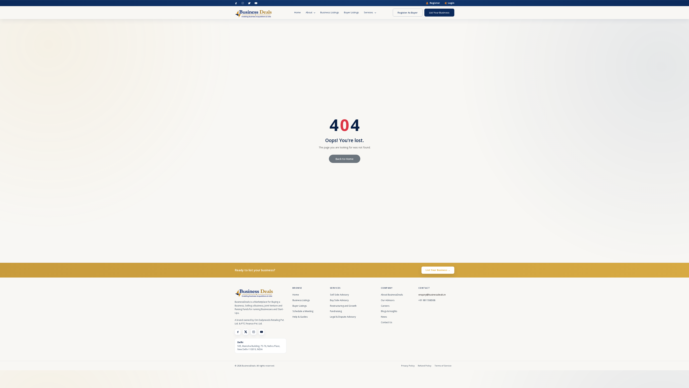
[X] (246, 332)
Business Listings (329, 12)
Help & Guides (300, 316)
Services (369, 12)
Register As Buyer (408, 12)
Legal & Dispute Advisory (343, 316)
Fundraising (336, 311)
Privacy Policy (408, 365)
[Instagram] (242, 3)
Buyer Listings (351, 12)
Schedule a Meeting (302, 311)
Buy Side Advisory (339, 300)
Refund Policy (424, 365)
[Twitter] (249, 3)
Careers (385, 305)
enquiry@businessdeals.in (432, 294)
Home (297, 12)
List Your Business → (438, 270)
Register (435, 3)
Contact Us (386, 322)
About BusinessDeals (392, 294)
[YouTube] (256, 3)
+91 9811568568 (426, 300)
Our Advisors (387, 300)
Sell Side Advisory (339, 294)
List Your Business (439, 12)
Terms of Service (443, 365)
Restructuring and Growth (343, 305)
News (384, 316)
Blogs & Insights (389, 311)
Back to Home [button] (344, 159)
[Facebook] (236, 3)
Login (451, 3)
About (309, 12)
